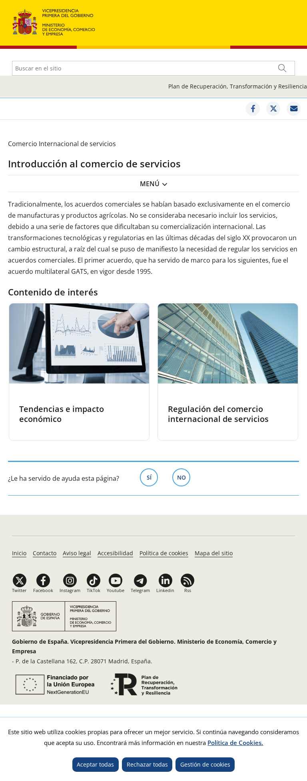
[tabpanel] (79, 372)
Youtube (115, 590)
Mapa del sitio (214, 553)
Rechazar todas (147, 764)
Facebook (43, 590)
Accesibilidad (115, 553)
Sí (152, 477)
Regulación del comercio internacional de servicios (218, 414)
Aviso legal (77, 553)
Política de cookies (164, 553)
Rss (187, 590)
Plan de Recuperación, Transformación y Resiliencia (237, 86)
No (183, 477)
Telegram (140, 590)
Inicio (19, 553)
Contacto (44, 553)
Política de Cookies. (235, 743)
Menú (149, 183)
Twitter (19, 590)
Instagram (70, 590)
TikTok (93, 590)
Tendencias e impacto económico (61, 414)
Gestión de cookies (205, 764)
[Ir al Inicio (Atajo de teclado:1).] (54, 21)
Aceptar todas (95, 764)
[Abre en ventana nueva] (253, 109)
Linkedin (165, 590)
